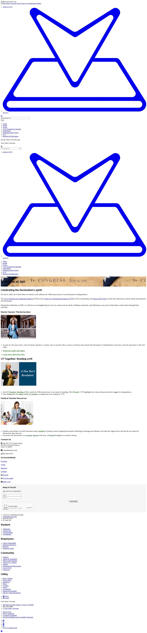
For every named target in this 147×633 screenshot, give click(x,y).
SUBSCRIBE (73, 501)
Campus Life (7, 531)
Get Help (6, 586)
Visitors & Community (10, 559)
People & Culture (8, 548)
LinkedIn (4, 471)
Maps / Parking (7, 578)
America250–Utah (99, 299)
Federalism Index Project (10, 133)
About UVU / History (10, 562)
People (5, 125)
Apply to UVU (7, 7)
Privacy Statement (8, 614)
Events (5, 127)
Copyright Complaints (10, 615)
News (7, 596)
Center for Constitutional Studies (30, 3)
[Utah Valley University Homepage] (10, 3)
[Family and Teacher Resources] (17, 424)
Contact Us (6, 570)
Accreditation (7, 534)
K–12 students (32, 394)
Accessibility (7, 589)
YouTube (5, 475)
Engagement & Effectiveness (12, 566)
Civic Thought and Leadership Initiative (18, 299)
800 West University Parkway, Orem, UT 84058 (18, 605)
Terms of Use (7, 612)
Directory (6, 547)
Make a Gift (6, 482)
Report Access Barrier (10, 591)
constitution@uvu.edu (10, 517)
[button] (73, 2)
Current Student (8, 532)
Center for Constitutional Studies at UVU (59, 299)
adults (20, 394)
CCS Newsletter (8, 478)
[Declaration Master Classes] (18, 338)
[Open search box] (1, 116)
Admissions (6, 529)
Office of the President (10, 561)
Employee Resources (9, 545)
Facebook (4, 461)
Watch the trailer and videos (14, 351)
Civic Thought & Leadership (12, 129)
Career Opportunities (9, 543)
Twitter (3, 465)
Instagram (4, 468)
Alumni (5, 564)
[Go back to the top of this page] (2, 631)
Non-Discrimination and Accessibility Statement (18, 617)
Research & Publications (10, 136)
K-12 (4, 134)
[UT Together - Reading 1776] (18, 385)
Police (5, 584)
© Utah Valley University (11, 608)
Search (5, 587)
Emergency (6, 582)
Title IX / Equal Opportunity (12, 593)
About (5, 124)
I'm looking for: (6, 118)
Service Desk (7, 580)
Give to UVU (7, 568)
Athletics (5, 557)
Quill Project (7, 131)
